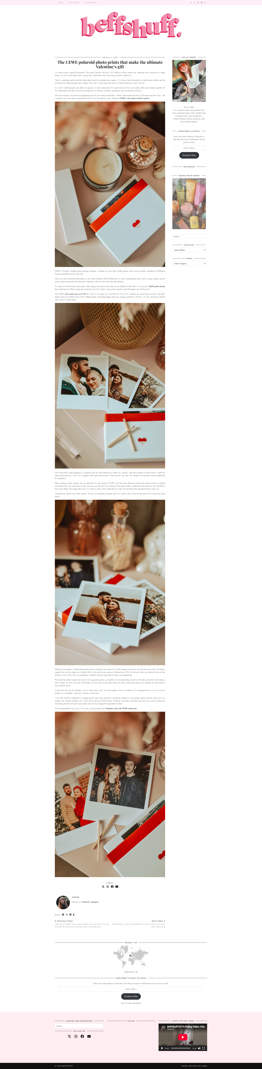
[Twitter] (191, 2)
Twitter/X (85, 902)
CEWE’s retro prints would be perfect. (135, 98)
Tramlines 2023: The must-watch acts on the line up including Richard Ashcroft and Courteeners (82, 924)
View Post (189, 205)
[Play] (162, 1048)
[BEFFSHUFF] (131, 26)
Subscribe (189, 155)
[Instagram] (195, 2)
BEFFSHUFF (67, 1066)
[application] (183, 1037)
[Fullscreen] (203, 1048)
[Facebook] (198, 2)
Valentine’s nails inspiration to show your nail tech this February (138, 924)
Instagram (95, 902)
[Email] (202, 2)
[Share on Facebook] (63, 915)
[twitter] (69, 1036)
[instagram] (75, 1036)
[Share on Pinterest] (70, 915)
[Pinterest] (115, 1032)
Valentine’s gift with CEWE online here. (121, 708)
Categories (91, 3)
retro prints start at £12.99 (75, 294)
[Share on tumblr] (73, 915)
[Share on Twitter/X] (67, 915)
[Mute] (199, 1048)
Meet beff (74, 3)
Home (61, 3)
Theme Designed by (194, 1066)
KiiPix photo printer (157, 286)
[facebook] (82, 1036)
